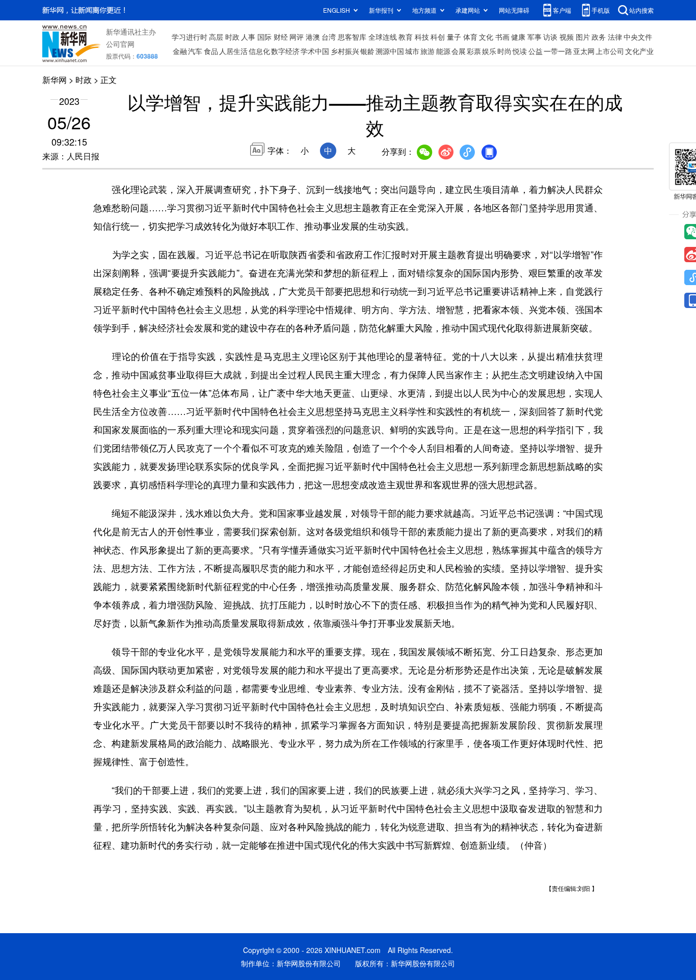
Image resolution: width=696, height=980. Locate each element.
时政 (232, 37)
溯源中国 (390, 51)
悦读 (520, 51)
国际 (264, 37)
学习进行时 (189, 37)
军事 (534, 37)
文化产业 (639, 51)
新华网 (54, 80)
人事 (248, 37)
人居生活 (233, 51)
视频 (566, 37)
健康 (518, 37)
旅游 (427, 51)
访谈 (550, 37)
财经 (281, 37)
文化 (486, 37)
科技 (422, 37)
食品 (211, 51)
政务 (599, 37)
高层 (216, 37)
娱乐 (489, 51)
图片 (583, 37)
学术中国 (315, 51)
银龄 (367, 51)
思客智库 (352, 37)
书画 (502, 37)
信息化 (259, 51)
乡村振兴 (345, 51)
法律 (615, 37)
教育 (405, 37)
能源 (443, 51)
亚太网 (584, 51)
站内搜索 (641, 10)
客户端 (562, 10)
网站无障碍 (514, 10)
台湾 (329, 37)
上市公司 (610, 51)
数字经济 (285, 51)
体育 (470, 37)
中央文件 (638, 37)
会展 (458, 51)
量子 (454, 37)
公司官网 (120, 44)
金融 (180, 51)
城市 (412, 51)
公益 (535, 51)
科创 (438, 37)
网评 (296, 37)
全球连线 (382, 37)
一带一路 (558, 51)
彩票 (474, 51)
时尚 (504, 51)
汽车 (195, 51)
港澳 (313, 37)
